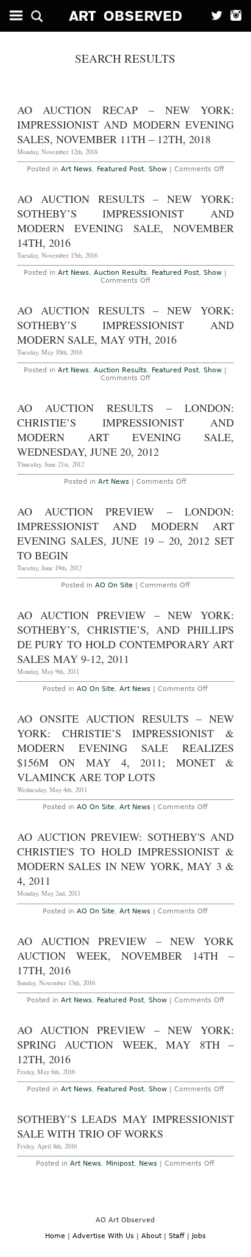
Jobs (199, 1236)
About (151, 1236)
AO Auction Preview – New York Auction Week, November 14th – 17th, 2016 (125, 955)
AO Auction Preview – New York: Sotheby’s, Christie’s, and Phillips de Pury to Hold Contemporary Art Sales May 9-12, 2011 (125, 636)
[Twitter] (213, 16)
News (148, 1163)
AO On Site (114, 585)
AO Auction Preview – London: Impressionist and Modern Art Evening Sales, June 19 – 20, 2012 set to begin (125, 533)
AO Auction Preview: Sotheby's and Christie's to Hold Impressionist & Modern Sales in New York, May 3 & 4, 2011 (125, 858)
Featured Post (120, 169)
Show (158, 169)
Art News (76, 169)
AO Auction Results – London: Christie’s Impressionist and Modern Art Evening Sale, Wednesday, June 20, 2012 (125, 429)
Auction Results (120, 273)
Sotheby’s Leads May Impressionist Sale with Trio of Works (125, 1126)
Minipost (120, 1163)
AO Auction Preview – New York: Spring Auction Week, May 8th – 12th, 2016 (125, 1044)
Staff (177, 1236)
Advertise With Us (103, 1236)
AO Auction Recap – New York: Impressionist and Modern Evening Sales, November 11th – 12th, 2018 (125, 124)
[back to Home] (126, 16)
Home (55, 1236)
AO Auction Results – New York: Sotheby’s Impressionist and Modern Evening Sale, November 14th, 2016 (125, 220)
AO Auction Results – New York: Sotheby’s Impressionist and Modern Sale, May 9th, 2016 (125, 325)
